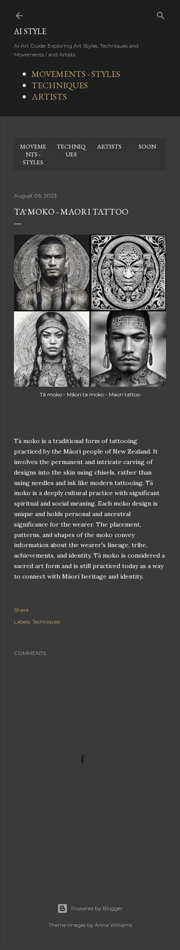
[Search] (161, 13)
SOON (147, 146)
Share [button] (21, 610)
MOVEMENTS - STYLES (75, 74)
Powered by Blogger (97, 908)
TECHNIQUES (59, 85)
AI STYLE (30, 31)
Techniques (46, 621)
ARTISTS (49, 96)
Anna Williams (113, 925)
